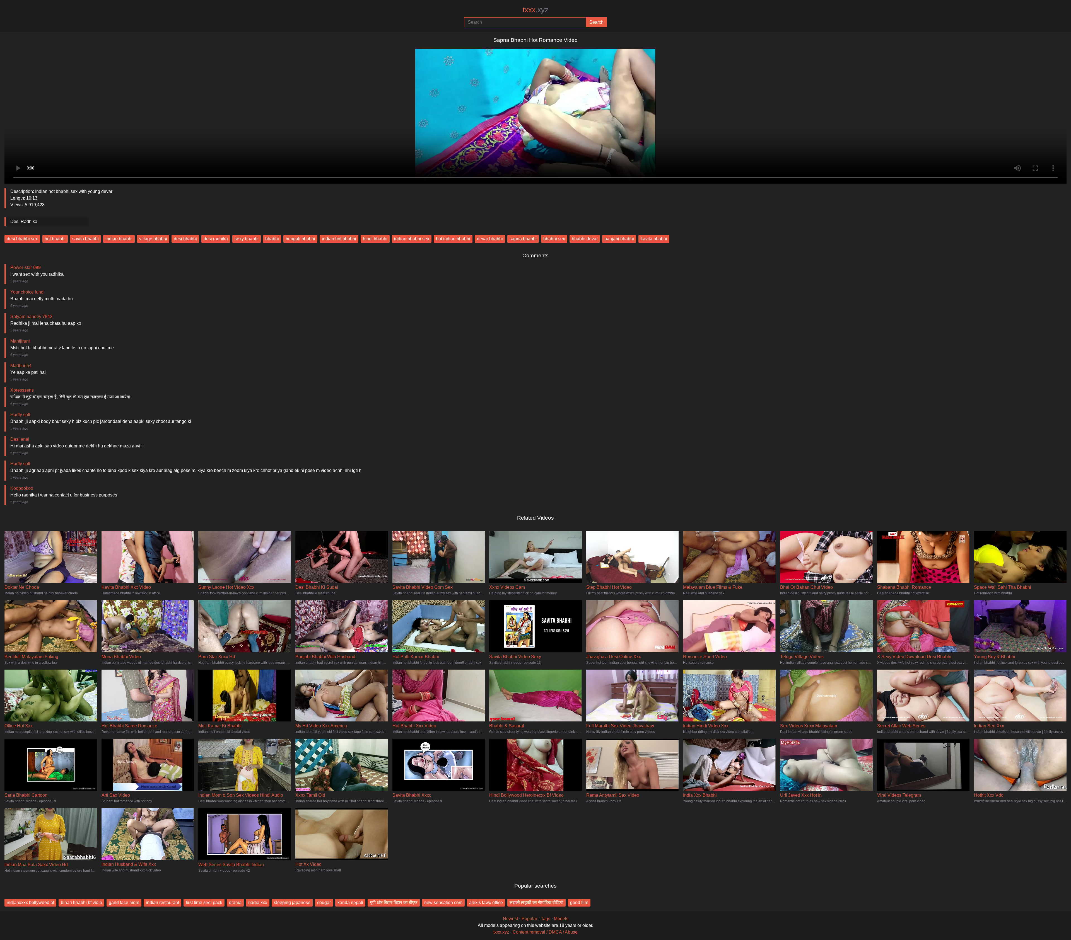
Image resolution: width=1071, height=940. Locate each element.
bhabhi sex (554, 238)
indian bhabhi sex (411, 238)
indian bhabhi (118, 238)
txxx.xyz (501, 932)
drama (235, 902)
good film (579, 902)
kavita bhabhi (654, 238)
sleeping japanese (292, 902)
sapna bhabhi (523, 238)
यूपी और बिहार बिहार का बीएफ (394, 902)
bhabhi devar (585, 238)
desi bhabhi (185, 238)
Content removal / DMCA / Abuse (545, 932)
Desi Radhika (23, 221)
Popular (529, 918)
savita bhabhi (85, 238)
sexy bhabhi (247, 238)
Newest (510, 918)
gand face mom (124, 902)
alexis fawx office (486, 902)
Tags (545, 918)
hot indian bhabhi (453, 238)
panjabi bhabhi (619, 238)
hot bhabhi (55, 238)
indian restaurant (162, 902)
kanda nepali (350, 902)
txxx (535, 10)
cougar (324, 902)
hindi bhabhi (375, 238)
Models (561, 918)
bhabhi (272, 238)
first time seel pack (204, 902)
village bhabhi (153, 238)
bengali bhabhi (300, 238)
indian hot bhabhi (339, 238)
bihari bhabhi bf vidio (81, 902)
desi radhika (216, 238)
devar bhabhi (490, 238)
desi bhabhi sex (22, 238)
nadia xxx (257, 902)
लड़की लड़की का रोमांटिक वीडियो (536, 902)
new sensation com (443, 902)
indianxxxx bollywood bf (30, 902)
